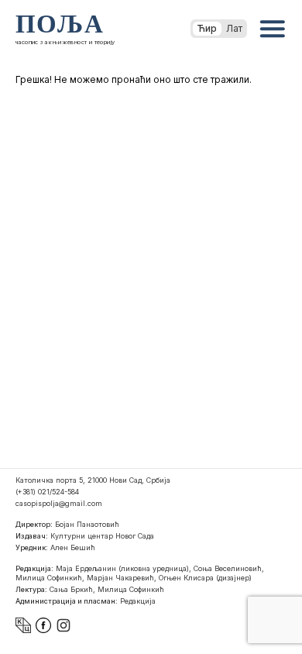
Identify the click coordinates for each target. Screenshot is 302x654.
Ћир (207, 28)
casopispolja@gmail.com (58, 503)
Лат (234, 28)
